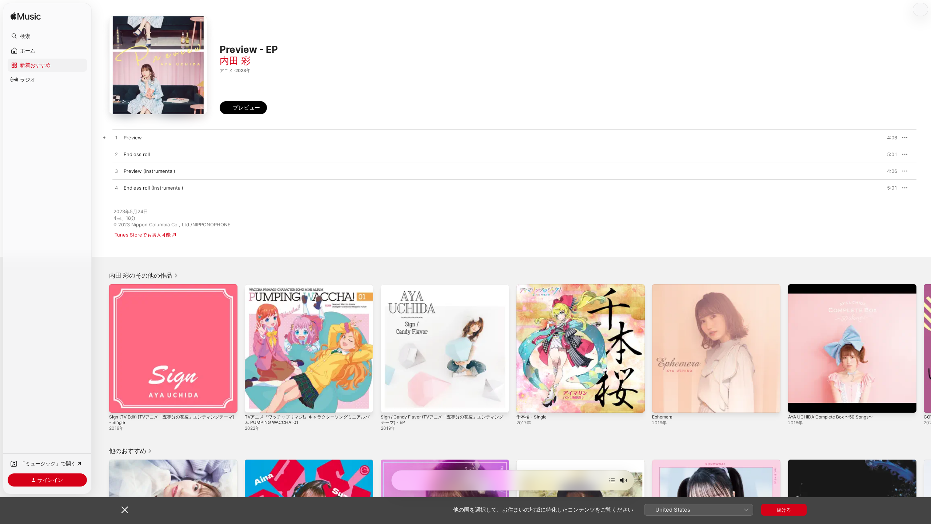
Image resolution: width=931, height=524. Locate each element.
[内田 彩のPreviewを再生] (116, 138)
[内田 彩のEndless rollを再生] (116, 154)
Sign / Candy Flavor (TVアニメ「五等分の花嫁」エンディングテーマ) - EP (443, 290)
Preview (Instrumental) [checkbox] (149, 171)
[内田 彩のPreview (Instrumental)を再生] (116, 171)
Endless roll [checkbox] (137, 154)
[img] (26, 16)
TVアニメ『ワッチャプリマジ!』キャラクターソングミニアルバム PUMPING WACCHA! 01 (308, 290)
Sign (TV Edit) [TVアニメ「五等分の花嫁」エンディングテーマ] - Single (172, 290)
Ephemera (663, 287)
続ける (784, 510)
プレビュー (888, 137)
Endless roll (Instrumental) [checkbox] (153, 188)
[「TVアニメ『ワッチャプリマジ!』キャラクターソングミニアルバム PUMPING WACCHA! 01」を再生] (253, 403)
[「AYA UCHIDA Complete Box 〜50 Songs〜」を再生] (797, 403)
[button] (47, 36)
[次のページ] (924, 348)
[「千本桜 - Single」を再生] (525, 403)
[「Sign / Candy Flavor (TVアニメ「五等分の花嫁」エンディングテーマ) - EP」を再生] (389, 403)
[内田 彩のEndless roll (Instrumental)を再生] (116, 188)
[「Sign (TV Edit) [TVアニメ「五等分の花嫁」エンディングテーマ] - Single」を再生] (118, 403)
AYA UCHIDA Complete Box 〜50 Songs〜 (835, 287)
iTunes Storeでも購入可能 (142, 235)
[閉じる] (124, 510)
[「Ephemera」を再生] (661, 403)
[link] (143, 275)
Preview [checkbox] (133, 137)
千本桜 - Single (533, 287)
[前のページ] (102, 348)
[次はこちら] (612, 480)
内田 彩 (235, 60)
